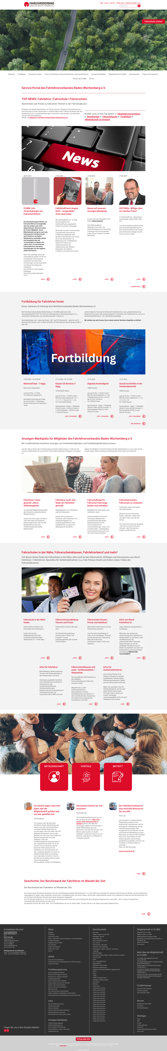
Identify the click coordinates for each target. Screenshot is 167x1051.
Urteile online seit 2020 (99, 1000)
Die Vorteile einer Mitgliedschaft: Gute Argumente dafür (147, 959)
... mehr (138, 874)
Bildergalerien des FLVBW (144, 1003)
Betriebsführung (97, 938)
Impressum (140, 1027)
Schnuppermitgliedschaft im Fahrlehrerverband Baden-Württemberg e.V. (150, 962)
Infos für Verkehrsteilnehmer (56, 1004)
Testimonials (140, 944)
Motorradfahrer (97, 963)
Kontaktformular (10, 947)
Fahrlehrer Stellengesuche (55, 1025)
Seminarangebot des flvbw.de (56, 972)
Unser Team (140, 1031)
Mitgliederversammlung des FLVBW (147, 936)
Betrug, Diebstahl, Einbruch (100, 940)
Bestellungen (93, 116)
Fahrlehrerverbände (142, 990)
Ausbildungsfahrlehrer (54, 978)
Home (138, 1019)
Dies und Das (96, 942)
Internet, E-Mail (97, 957)
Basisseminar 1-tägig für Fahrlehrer (57, 976)
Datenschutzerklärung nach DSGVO (146, 1029)
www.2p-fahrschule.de (126, 851)
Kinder (94, 959)
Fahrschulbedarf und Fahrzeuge (56, 1027)
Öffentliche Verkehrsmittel (100, 965)
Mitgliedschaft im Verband (97, 119)
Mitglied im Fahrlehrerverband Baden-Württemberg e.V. (49, 118)
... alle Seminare (135, 424)
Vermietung (96, 982)
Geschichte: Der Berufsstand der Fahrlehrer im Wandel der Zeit (149, 939)
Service (50, 951)
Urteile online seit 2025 (99, 990)
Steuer (94, 973)
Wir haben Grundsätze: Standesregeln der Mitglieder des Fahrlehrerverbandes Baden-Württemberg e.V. (148, 970)
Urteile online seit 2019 (99, 1002)
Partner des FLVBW (53, 949)
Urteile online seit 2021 (99, 998)
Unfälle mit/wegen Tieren (100, 977)
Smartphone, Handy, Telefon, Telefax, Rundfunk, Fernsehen (109, 955)
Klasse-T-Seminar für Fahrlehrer (57, 985)
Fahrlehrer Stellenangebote (55, 1023)
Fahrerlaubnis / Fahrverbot (100, 945)
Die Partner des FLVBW (143, 992)
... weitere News (135, 286)
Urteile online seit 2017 (99, 1006)
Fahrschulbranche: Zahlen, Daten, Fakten (59, 1014)
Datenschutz (96, 986)
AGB (138, 1021)
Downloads (140, 1006)
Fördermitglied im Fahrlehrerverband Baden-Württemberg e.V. (149, 966)
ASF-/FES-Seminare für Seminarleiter (58, 991)
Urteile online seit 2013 (99, 1014)
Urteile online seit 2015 (99, 1010)
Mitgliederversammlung (129, 114)
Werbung (95, 984)
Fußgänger (96, 951)
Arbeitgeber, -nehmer (98, 936)
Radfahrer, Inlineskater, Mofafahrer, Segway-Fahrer (106, 969)
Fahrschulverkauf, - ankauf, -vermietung (59, 1029)
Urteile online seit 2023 (99, 994)
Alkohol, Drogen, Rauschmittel (101, 934)
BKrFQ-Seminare (52, 989)
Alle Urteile (96, 932)
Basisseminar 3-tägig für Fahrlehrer (57, 974)
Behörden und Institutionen (144, 988)
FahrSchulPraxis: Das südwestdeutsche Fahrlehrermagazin (64, 962)
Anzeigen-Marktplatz (53, 940)
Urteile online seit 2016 (99, 1008)
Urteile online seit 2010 (99, 1021)
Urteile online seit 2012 (99, 1017)
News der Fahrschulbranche (56, 959)
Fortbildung (126, 116)
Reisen (94, 971)
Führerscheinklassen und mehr (56, 1012)
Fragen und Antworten (54, 947)
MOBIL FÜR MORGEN (143, 942)
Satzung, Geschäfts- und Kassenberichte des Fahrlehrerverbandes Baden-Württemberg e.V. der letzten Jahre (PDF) (149, 976)
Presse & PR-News (53, 964)
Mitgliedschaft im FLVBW (55, 942)
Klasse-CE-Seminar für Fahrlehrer (57, 981)
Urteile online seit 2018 (99, 1004)
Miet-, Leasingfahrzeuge (99, 961)
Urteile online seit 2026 (99, 988)
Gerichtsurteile (52, 945)
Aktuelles (50, 932)
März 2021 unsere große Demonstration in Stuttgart (88, 822)
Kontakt (139, 1023)
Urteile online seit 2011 (99, 1019)
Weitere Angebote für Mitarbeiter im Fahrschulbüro (62, 993)
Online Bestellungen (142, 1008)
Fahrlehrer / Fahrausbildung (100, 947)
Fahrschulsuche (110, 116)
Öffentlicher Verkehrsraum (100, 967)
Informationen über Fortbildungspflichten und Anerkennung (64, 995)
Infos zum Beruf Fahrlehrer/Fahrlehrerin (59, 1010)
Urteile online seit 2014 (99, 1012)
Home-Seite (63, 1045)
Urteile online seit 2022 (99, 996)
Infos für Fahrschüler (53, 1006)
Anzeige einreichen (53, 1031)
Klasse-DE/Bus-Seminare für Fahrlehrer (59, 983)
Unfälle (95, 975)
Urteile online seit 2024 (99, 992)
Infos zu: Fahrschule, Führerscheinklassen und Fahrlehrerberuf (65, 938)
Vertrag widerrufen (142, 1025)
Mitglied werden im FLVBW (144, 934)
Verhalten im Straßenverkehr (100, 980)
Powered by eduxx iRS (83, 1049)
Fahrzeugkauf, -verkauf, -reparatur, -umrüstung (105, 949)
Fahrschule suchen (53, 936)
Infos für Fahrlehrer (53, 1008)
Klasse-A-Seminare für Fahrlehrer (57, 987)
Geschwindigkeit (97, 953)
